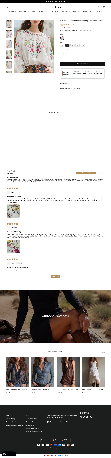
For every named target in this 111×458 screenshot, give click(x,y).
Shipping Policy (31, 425)
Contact (28, 415)
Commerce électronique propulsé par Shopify (55, 448)
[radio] (62, 38)
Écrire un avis (86, 173)
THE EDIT (99, 11)
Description (65, 83)
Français (44, 440)
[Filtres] (98, 173)
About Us (9, 415)
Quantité (64, 50)
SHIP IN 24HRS (83, 11)
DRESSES (42, 11)
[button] (65, 25)
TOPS (33, 11)
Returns (63, 94)
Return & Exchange (32, 428)
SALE (91, 11)
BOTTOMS (65, 11)
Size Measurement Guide (34, 431)
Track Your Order (31, 419)
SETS (74, 11)
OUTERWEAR (53, 11)
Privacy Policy (10, 419)
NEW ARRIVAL (23, 11)
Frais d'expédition (65, 30)
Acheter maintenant (82, 63)
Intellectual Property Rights (14, 425)
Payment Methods (32, 422)
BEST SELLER (12, 11)
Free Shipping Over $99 (70, 88)
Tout (103, 352)
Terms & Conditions (12, 422)
